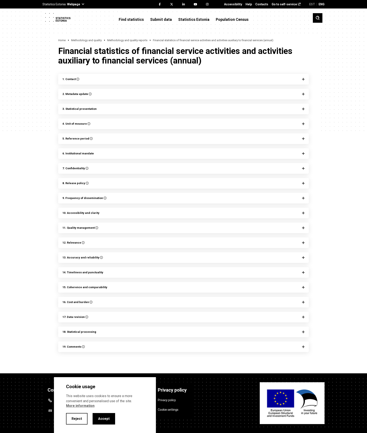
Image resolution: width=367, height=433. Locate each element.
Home (62, 40)
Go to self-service (284, 4)
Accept (104, 419)
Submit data (161, 19)
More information (80, 406)
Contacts (261, 4)
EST (312, 4)
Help (249, 4)
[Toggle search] (318, 18)
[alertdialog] (105, 405)
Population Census (232, 19)
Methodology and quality (86, 40)
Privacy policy (167, 400)
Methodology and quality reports (127, 40)
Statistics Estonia (193, 19)
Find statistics (131, 19)
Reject (77, 419)
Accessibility (233, 4)
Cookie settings (168, 409)
